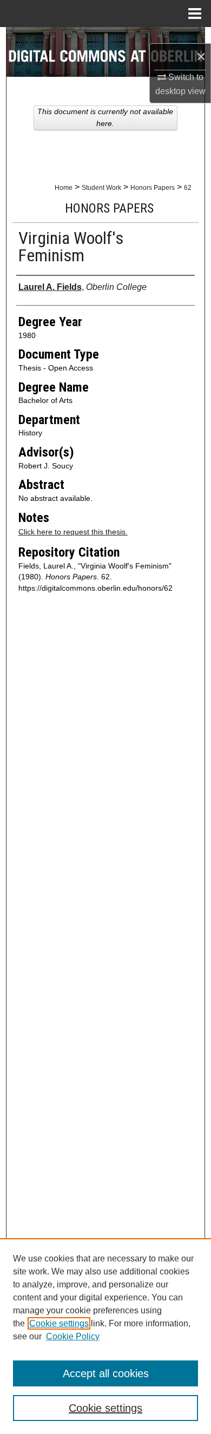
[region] (105, 1336)
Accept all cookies (106, 1373)
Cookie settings (59, 1323)
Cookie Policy (73, 1336)
